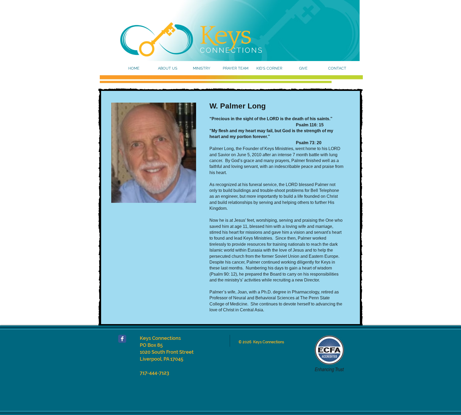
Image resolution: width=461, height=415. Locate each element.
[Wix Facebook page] (122, 339)
